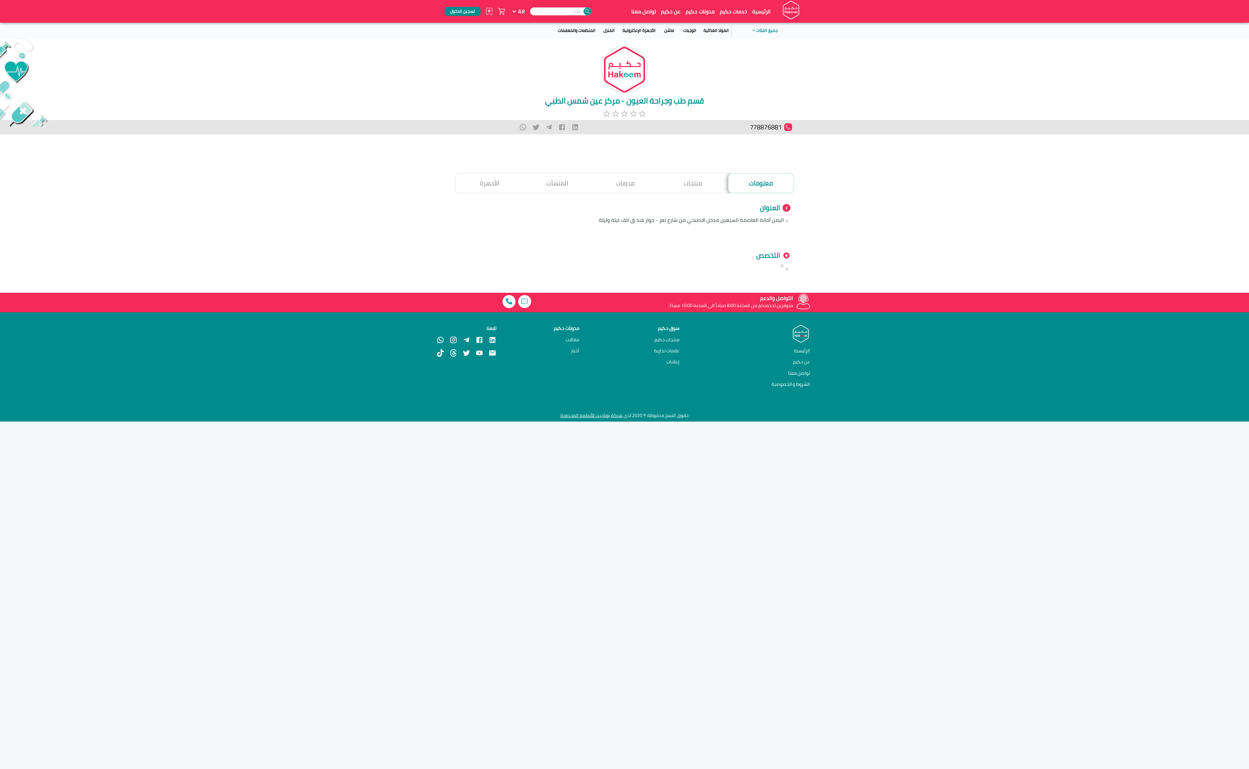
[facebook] (562, 127)
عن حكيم (670, 11)
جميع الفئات (766, 30)
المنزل (608, 30)
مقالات (572, 339)
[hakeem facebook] (479, 340)
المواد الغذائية (716, 30)
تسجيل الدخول (462, 11)
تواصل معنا (643, 11)
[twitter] (536, 127)
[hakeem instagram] (453, 340)
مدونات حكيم (700, 11)
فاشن (669, 30)
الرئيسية (761, 11)
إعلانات (672, 361)
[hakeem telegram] (466, 340)
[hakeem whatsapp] (440, 340)
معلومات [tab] (761, 183)
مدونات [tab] (625, 183)
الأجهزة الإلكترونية (639, 30)
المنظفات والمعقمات (576, 30)
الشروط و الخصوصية (791, 384)
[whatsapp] (523, 127)
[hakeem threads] (453, 353)
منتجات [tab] (693, 183)
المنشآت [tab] (557, 183)
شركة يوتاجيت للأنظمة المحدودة (591, 415)
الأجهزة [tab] (489, 183)
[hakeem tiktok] (440, 353)
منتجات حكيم (667, 339)
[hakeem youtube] (479, 353)
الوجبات (689, 30)
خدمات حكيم (733, 11)
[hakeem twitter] (466, 353)
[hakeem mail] (492, 353)
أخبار (575, 350)
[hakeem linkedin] (492, 339)
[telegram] (549, 127)
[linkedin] (575, 127)
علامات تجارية (667, 350)
